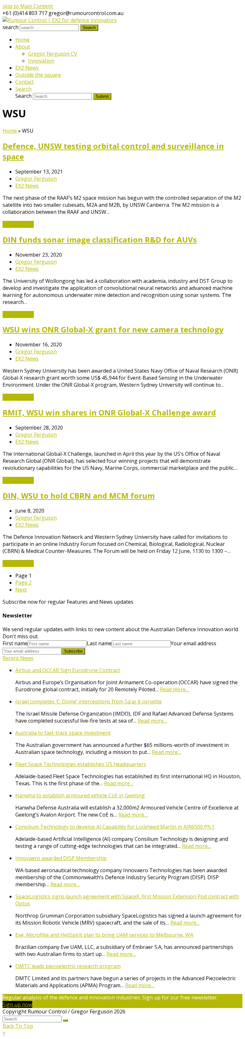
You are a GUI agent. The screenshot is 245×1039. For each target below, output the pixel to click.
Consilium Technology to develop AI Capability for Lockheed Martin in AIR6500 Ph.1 (114, 826)
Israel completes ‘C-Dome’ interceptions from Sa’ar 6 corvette (88, 701)
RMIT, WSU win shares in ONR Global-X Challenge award (109, 412)
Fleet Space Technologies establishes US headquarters (80, 764)
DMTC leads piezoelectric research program (68, 966)
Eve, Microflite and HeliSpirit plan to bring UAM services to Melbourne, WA (104, 934)
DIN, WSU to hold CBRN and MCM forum (79, 495)
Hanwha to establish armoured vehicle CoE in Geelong (80, 795)
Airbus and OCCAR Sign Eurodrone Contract (67, 670)
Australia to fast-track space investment (63, 732)
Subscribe (73, 651)
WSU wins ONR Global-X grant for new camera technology (113, 329)
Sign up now (17, 1004)
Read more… (174, 689)
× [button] (4, 1032)
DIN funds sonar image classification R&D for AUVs (100, 239)
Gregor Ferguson (36, 178)
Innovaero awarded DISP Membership (61, 858)
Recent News (18, 658)
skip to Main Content (28, 6)
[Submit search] (65, 1020)
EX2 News (27, 185)
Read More (18, 224)
